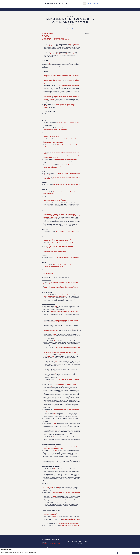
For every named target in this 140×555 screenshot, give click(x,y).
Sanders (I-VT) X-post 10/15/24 (48, 63)
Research (58, 9)
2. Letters (45, 35)
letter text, (46, 107)
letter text (58, 80)
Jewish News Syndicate (64, 82)
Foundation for (56, 4)
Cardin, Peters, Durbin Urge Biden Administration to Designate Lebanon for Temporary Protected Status (61, 96)
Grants (50, 9)
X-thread (68, 321)
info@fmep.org (45, 547)
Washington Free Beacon (73, 80)
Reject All (128, 552)
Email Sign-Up (94, 3)
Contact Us (67, 541)
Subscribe (87, 546)
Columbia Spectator (54, 82)
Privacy (58, 543)
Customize (121, 552)
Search (84, 3)
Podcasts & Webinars (81, 9)
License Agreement (52, 543)
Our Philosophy (74, 541)
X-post (65, 87)
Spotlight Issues (68, 9)
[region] (70, 551)
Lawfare (79, 541)
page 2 (44, 102)
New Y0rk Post (46, 82)
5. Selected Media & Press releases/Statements (55, 39)
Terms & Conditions (45, 543)
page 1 (77, 100)
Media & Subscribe (94, 9)
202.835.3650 (45, 545)
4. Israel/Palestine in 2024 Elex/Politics (53, 38)
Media (86, 539)
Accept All (135, 552)
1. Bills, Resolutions (47, 33)
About (43, 9)
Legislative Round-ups (88, 35)
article (51, 507)
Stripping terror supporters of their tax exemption (68, 523)
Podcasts (86, 541)
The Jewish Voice (73, 82)
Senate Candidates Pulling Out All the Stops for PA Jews (66, 138)
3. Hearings (45, 36)
